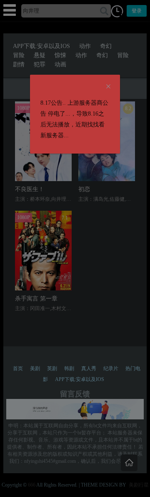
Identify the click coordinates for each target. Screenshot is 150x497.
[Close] (108, 87)
